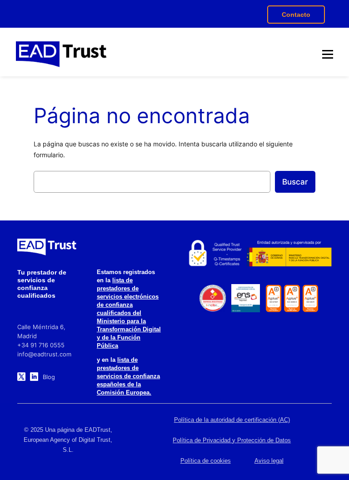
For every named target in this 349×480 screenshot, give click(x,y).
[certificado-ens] (245, 298)
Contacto (296, 14)
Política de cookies (205, 460)
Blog (49, 377)
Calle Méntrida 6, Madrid (41, 331)
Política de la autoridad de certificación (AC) (232, 419)
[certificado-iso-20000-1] (292, 298)
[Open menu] (327, 54)
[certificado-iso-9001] (310, 298)
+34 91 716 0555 (41, 345)
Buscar (295, 181)
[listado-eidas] (214, 253)
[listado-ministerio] (288, 253)
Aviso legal (269, 460)
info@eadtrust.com (44, 354)
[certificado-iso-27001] (273, 298)
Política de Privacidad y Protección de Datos (232, 440)
